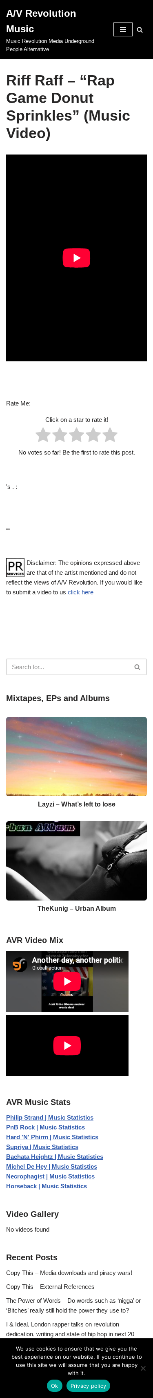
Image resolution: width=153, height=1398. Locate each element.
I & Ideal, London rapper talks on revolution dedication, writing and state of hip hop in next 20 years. (70, 1334)
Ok (54, 1385)
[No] (143, 1368)
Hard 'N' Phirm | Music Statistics (52, 1137)
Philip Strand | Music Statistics (49, 1117)
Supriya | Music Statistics (42, 1146)
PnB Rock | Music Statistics (45, 1127)
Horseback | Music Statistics (46, 1186)
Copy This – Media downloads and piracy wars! (69, 1272)
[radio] (43, 436)
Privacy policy (88, 1385)
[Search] (140, 30)
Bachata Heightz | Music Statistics (54, 1156)
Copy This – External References (50, 1286)
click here (80, 592)
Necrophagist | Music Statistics (50, 1176)
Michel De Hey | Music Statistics (51, 1166)
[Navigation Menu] (123, 29)
